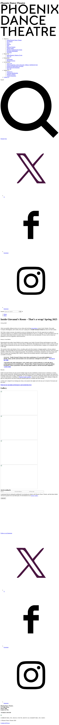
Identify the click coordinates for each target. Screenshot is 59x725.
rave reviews (34, 328)
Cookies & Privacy (5, 723)
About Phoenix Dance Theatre (14, 40)
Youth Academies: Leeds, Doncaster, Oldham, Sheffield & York (22, 65)
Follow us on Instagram (6, 533)
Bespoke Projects (11, 60)
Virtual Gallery (10, 48)
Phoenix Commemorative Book (14, 49)
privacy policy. (34, 495)
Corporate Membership (12, 73)
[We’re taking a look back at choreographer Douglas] (15, 505)
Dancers (9, 44)
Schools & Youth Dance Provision (15, 66)
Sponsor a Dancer (11, 74)
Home (5, 314)
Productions (10, 59)
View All (9, 56)
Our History (10, 41)
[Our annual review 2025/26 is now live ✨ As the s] (44, 505)
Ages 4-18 (9, 63)
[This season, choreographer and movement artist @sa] (15, 527)
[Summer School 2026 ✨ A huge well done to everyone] (44, 514)
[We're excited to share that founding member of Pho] (15, 516)
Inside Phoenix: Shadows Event (14, 55)
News (8, 43)
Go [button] (20, 311)
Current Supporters (11, 75)
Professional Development (13, 67)
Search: (2, 311)
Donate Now (4, 138)
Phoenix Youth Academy (25, 377)
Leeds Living (7, 366)
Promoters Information (12, 51)
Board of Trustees (11, 47)
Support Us (9, 71)
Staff (8, 45)
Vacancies (9, 52)
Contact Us (6, 77)
